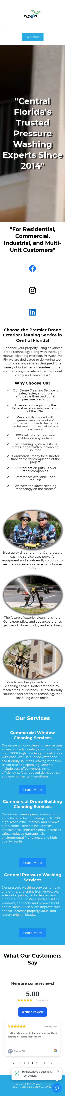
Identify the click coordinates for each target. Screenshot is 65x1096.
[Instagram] (32, 290)
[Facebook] (32, 268)
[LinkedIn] (32, 312)
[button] (3, 28)
